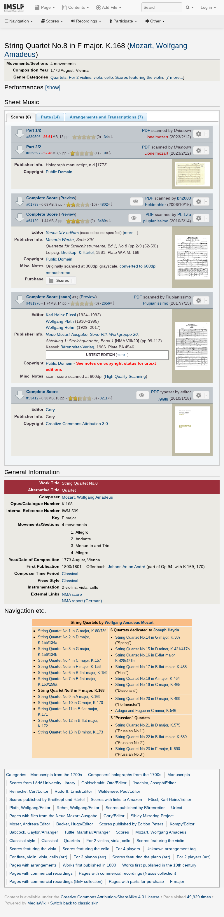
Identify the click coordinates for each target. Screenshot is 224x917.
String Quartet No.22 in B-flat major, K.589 (151, 737)
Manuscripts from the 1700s (56, 774)
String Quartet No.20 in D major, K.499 (147, 698)
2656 (106, 303)
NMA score (72, 594)
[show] (52, 87)
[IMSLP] (15, 7)
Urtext (176, 807)
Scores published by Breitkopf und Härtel (47, 799)
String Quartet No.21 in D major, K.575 (147, 725)
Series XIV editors (62, 232)
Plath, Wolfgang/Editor (29, 807)
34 (106, 137)
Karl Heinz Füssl (61, 314)
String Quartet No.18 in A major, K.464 (147, 678)
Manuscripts (178, 774)
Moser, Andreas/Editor (29, 824)
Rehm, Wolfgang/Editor (78, 807)
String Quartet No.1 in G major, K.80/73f (72, 631)
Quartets (58, 77)
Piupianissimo (155, 303)
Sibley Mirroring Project (152, 815)
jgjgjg (163, 398)
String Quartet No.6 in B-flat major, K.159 (72, 672)
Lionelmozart (156, 137)
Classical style (22, 840)
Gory (50, 409)
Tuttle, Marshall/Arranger (87, 832)
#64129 (32, 221)
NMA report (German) (82, 600)
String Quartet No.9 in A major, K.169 (69, 696)
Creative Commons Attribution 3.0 (77, 423)
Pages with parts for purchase (136, 881)
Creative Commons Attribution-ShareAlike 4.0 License (110, 897)
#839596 (33, 137)
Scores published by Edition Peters (131, 824)
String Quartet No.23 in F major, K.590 (147, 749)
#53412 (32, 398)
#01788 (32, 204)
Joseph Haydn (166, 630)
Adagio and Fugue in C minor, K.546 (145, 710)
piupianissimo (155, 221)
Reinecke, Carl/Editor (28, 791)
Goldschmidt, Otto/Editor (104, 782)
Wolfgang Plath (60, 321)
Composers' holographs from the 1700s (124, 774)
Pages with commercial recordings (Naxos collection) (127, 873)
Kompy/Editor (182, 824)
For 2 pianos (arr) (90, 857)
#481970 (33, 303)
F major (177, 881)
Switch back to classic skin (74, 903)
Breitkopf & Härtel (77, 252)
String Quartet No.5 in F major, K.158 (69, 666)
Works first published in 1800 (89, 865)
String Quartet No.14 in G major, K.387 (148, 637)
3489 (102, 221)
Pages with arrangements (33, 865)
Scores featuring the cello (85, 848)
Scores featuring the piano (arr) (141, 857)
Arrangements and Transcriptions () (106, 117)
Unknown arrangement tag (171, 848)
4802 (104, 204)
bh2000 (184, 198)
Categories (16, 774)
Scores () (21, 117)
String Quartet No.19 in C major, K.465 (147, 684)
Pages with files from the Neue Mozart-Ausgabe (53, 815)
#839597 (33, 153)
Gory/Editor (114, 815)
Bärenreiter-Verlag (77, 347)
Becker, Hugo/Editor (74, 824)
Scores (122, 832)
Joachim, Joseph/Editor (154, 782)
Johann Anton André (126, 566)
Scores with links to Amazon (116, 799)
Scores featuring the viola (32, 848)
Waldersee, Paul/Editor (119, 791)
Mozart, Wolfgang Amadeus (87, 497)
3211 (104, 398)
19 (104, 153)
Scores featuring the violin (139, 77)
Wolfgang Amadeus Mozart (129, 622)
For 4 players (128, 848)
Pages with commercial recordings (41, 873)
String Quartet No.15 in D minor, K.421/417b (152, 649)
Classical (70, 573)
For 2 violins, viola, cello (91, 77)
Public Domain (59, 172)
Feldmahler (155, 204)
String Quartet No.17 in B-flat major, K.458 (151, 667)
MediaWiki (36, 903)
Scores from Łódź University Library (42, 782)
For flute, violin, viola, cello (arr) (38, 857)
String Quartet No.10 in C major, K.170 (70, 703)
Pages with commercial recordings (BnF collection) (56, 881)
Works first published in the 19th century (159, 865)
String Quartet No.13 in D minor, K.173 (70, 732)
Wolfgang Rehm (61, 327)
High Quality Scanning (125, 376)
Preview (67, 197)
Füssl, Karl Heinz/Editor (169, 799)
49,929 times (199, 897)
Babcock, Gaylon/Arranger (33, 832)
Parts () (50, 117)
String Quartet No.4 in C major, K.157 (69, 660)
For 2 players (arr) (194, 857)
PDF (146, 130)
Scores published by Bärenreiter (135, 807)
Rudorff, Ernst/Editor (73, 791)
